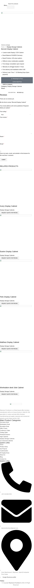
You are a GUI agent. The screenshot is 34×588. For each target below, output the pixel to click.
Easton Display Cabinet (9, 252)
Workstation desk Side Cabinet (12, 388)
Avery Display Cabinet (8, 206)
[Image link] (16, 406)
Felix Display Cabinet (8, 297)
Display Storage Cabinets (14, 47)
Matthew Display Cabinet (9, 342)
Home (3, 47)
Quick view (2, 203)
